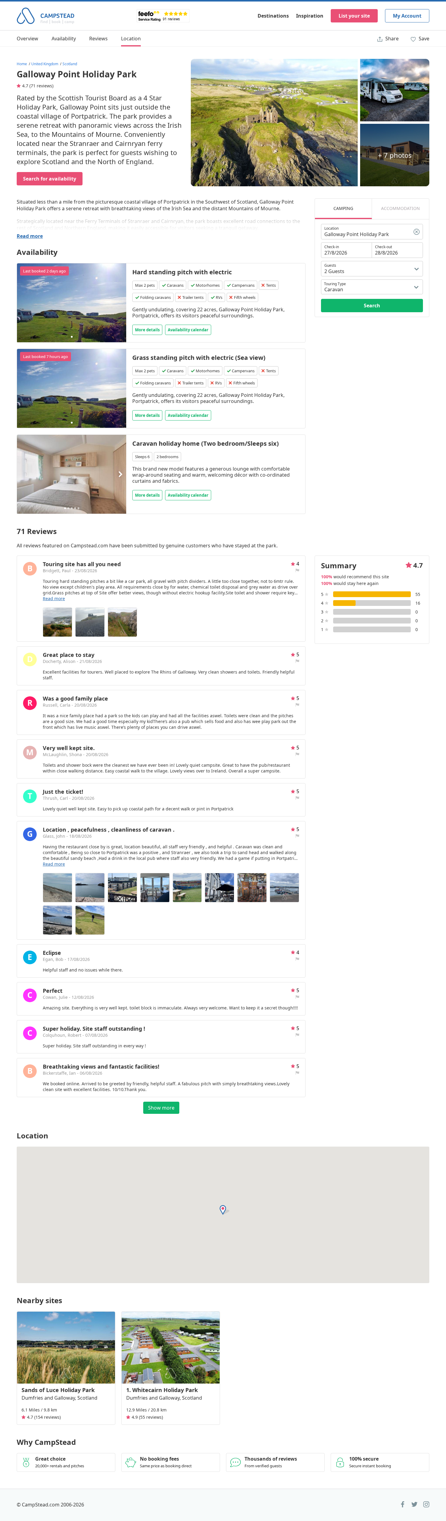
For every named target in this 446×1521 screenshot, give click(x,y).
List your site (354, 15)
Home (22, 63)
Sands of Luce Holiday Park (58, 1390)
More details (147, 330)
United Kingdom (44, 63)
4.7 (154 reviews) (44, 1417)
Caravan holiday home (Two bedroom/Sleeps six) (205, 443)
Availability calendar (188, 330)
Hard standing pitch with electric (182, 272)
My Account (407, 15)
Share (391, 38)
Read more (30, 236)
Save (423, 38)
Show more (161, 1107)
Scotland (70, 63)
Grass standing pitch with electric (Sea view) (198, 357)
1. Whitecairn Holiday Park (162, 1390)
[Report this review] (297, 570)
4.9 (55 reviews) (147, 1417)
